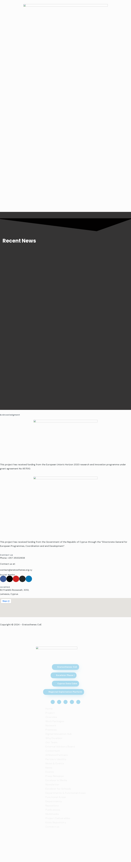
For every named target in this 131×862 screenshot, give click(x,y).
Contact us (52, 826)
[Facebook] (3, 579)
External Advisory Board (60, 746)
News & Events (54, 763)
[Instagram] (22, 579)
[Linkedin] (29, 579)
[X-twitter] (9, 579)
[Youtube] (16, 579)
